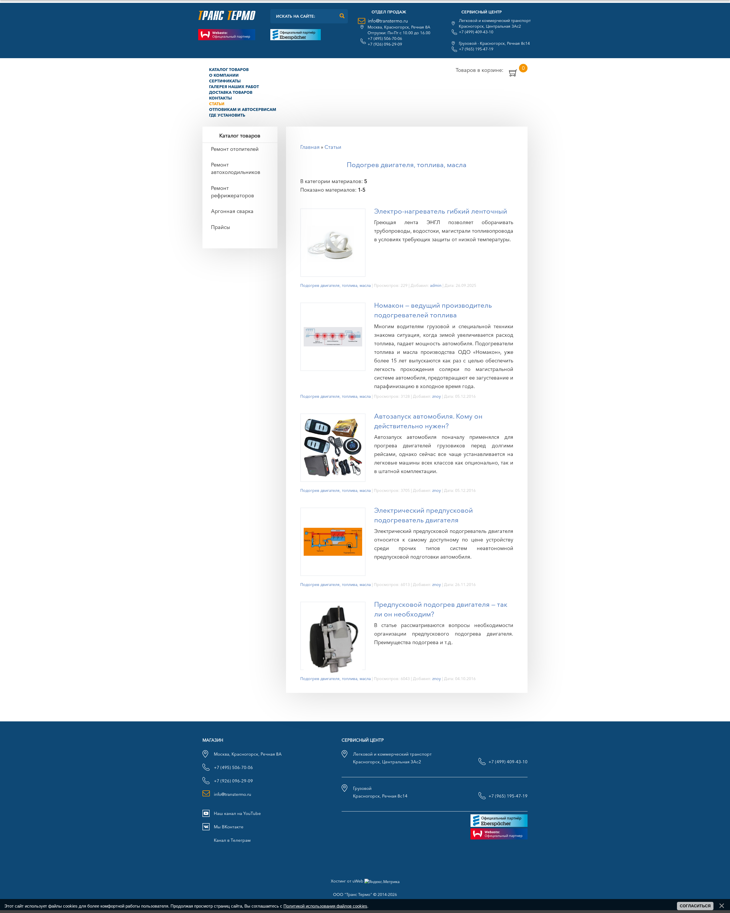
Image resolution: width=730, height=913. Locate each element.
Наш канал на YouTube (237, 813)
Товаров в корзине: (490, 70)
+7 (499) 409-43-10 (476, 32)
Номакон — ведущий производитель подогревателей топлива (433, 310)
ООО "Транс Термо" (352, 894)
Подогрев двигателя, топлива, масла (335, 285)
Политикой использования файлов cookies (325, 906)
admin (435, 285)
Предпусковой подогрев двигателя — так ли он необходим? (440, 609)
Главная (310, 147)
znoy (436, 396)
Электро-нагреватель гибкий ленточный (440, 211)
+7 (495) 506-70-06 (385, 38)
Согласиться (695, 906)
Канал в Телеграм (232, 840)
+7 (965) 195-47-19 (476, 49)
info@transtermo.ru (388, 21)
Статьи (333, 147)
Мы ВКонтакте (229, 826)
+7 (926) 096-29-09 (385, 44)
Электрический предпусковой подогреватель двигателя (423, 515)
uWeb (357, 881)
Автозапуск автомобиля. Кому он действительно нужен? (428, 421)
